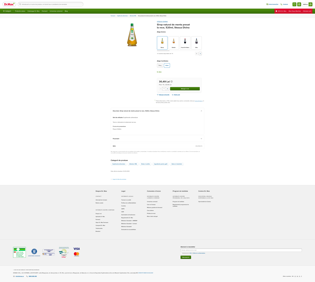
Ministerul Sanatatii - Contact (129, 223)
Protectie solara (20, 11)
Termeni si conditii (126, 200)
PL (299, 276)
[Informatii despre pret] (171, 81)
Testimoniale (99, 228)
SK (297, 276)
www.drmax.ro (199, 101)
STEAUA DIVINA (162, 21)
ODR (122, 211)
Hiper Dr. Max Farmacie (102, 222)
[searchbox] (50, 4)
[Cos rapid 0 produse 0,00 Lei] (310, 4)
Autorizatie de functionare (128, 214)
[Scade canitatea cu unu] (160, 88)
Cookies (123, 206)
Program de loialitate (178, 201)
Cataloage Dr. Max (33, 11)
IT (301, 276)
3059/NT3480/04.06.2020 (145, 273)
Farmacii (44, 11)
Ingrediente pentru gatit (160, 164)
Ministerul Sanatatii (126, 226)
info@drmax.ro (20, 276)
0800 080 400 (33, 276)
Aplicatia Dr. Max (100, 216)
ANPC (123, 208)
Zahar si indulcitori (177, 164)
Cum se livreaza (151, 204)
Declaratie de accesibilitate (128, 229)
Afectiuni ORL (133, 164)
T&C (191, 253)
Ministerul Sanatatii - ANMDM (129, 220)
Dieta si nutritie (145, 164)
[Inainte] (200, 53)
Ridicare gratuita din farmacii (154, 207)
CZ (295, 276)
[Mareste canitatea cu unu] (167, 88)
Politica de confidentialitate (128, 203)
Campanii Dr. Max (100, 225)
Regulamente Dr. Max (127, 217)
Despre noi (99, 213)
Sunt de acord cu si (193, 253)
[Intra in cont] (299, 4)
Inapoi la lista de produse (119, 179)
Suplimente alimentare (118, 164)
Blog (66, 11)
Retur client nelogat (152, 216)
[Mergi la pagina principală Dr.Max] (9, 4)
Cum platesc (150, 210)
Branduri (98, 231)
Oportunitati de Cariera (204, 201)
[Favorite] (294, 4)
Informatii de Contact (101, 200)
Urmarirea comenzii (56, 11)
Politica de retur (151, 213)
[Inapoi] (196, 53)
